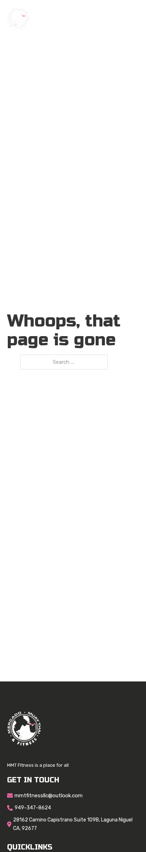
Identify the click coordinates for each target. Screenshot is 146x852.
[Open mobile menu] (135, 19)
